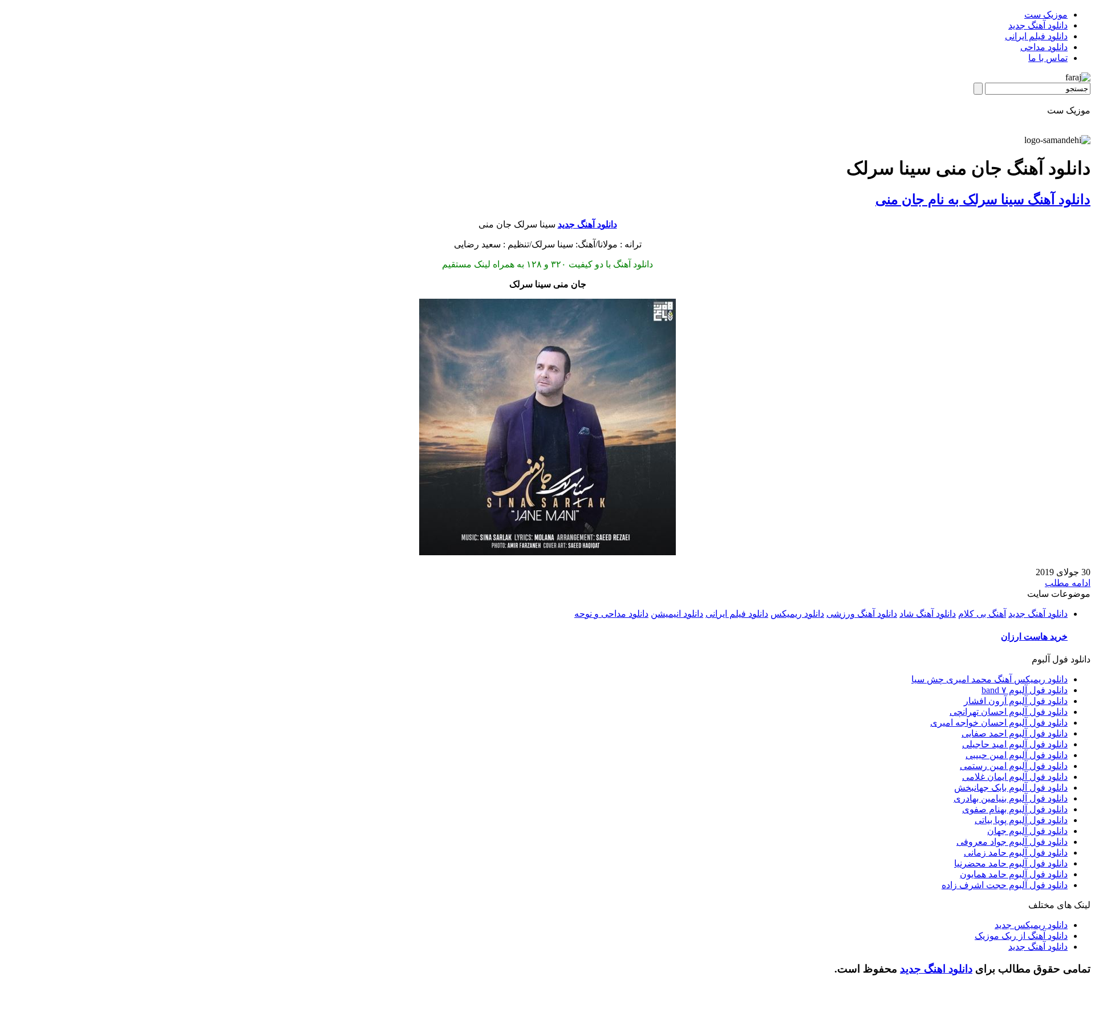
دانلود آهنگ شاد (927, 614)
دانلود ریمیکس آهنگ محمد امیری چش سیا (989, 679)
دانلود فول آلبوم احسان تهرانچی (1009, 712)
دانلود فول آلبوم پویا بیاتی (1021, 820)
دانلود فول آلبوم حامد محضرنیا (1011, 863)
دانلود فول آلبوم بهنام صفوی (1015, 809)
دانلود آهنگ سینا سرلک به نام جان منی (982, 199)
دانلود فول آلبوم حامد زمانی (1016, 852)
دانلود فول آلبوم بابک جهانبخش (1011, 787)
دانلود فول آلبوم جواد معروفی (1012, 842)
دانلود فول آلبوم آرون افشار (1016, 701)
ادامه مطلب (1067, 583)
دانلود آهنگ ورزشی (861, 614)
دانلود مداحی (1044, 47)
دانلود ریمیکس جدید (1031, 925)
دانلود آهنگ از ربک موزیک (1021, 936)
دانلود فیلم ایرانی (1036, 36)
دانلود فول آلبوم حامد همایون (1014, 874)
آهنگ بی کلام (982, 614)
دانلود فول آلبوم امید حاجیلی (1015, 744)
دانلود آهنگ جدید (1038, 25)
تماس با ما (1048, 58)
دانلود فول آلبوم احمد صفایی (1015, 733)
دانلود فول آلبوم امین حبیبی (1017, 755)
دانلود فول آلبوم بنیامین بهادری (1011, 798)
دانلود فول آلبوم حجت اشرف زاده (1005, 885)
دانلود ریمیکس (797, 614)
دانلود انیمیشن (677, 614)
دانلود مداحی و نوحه (611, 614)
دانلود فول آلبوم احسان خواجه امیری (999, 722)
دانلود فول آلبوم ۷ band (1025, 690)
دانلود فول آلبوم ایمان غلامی (1015, 777)
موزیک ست (1046, 14)
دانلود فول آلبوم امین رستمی (1014, 766)
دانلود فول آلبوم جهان (1027, 831)
